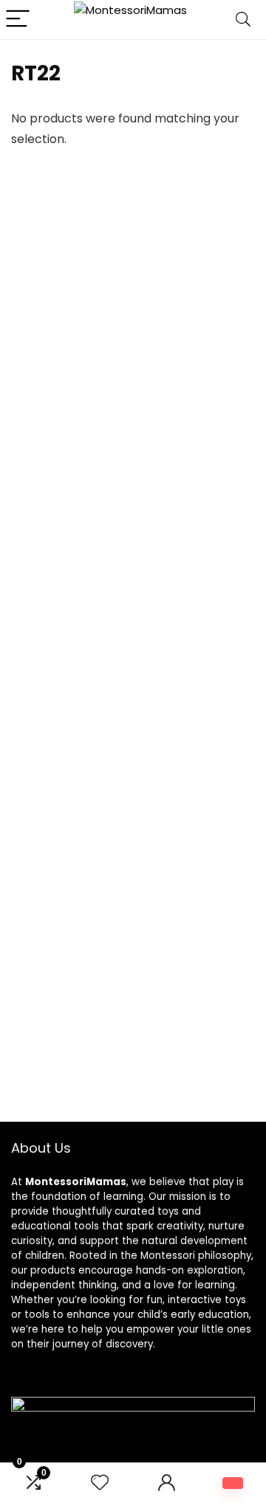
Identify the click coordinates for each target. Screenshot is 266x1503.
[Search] (243, 19)
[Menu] (17, 19)
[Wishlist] (100, 1483)
